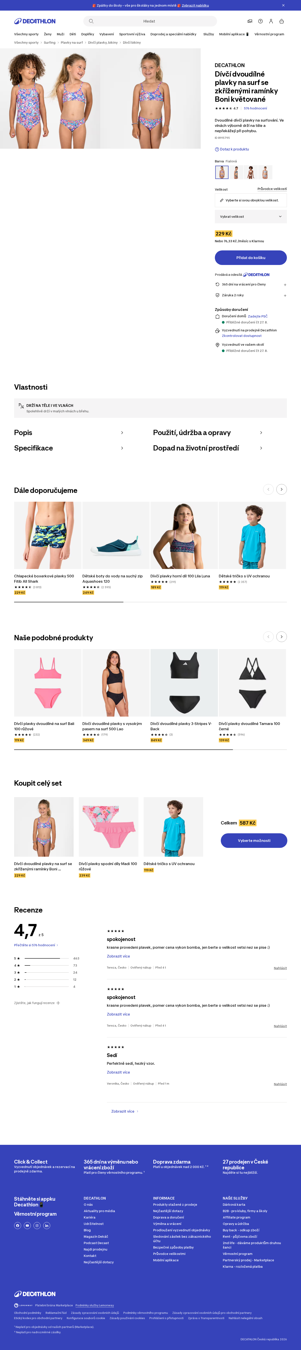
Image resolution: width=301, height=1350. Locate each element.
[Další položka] (281, 489)
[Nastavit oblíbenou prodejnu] (250, 21)
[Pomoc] (260, 21)
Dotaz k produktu (234, 149)
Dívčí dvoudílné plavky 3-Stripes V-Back (181, 726)
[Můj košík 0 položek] (281, 21)
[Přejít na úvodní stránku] (35, 21)
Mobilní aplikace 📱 (234, 34)
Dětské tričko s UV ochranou (244, 576)
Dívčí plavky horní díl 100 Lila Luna (180, 576)
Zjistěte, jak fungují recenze (34, 1003)
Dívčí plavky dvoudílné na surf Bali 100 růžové (44, 726)
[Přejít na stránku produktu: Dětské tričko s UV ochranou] (173, 827)
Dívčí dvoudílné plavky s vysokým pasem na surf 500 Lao (112, 726)
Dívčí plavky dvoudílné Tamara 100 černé (250, 726)
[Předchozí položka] (268, 489)
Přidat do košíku (250, 257)
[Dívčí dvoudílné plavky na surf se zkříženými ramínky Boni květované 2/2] (50, 98)
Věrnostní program (269, 34)
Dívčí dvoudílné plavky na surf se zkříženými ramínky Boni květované (43, 867)
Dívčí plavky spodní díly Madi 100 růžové (108, 866)
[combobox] (251, 216)
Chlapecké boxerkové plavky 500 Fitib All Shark (44, 579)
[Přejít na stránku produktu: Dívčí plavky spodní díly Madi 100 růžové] (108, 827)
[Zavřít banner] (283, 5)
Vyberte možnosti (254, 840)
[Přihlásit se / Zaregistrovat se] (271, 21)
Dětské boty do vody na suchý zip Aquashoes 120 (113, 579)
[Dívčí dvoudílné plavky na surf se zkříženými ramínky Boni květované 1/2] (150, 98)
